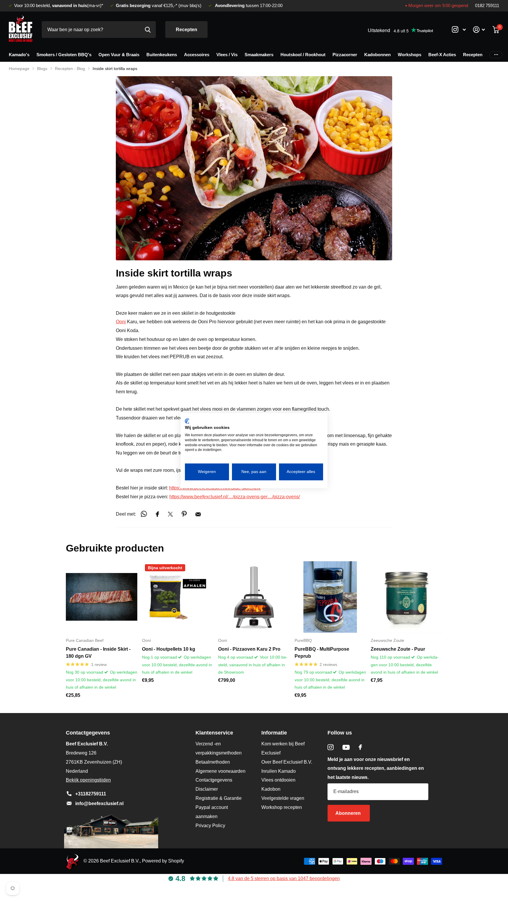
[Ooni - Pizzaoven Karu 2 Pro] (254, 597)
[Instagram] (330, 747)
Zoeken (148, 29)
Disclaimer (206, 789)
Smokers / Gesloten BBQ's (63, 54)
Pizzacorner (344, 54)
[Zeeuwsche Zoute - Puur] (406, 597)
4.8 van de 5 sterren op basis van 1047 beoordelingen (284, 878)
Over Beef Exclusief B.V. (286, 762)
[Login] (479, 29)
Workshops (409, 54)
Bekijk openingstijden (88, 779)
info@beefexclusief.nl (99, 803)
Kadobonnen (377, 54)
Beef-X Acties (442, 54)
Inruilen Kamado (278, 771)
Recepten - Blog (70, 68)
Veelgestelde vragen (282, 798)
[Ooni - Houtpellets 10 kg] (177, 597)
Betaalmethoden (212, 762)
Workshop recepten (281, 807)
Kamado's (19, 54)
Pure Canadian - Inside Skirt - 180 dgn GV (98, 653)
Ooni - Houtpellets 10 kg (168, 649)
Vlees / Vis (227, 54)
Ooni (121, 321)
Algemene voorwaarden (220, 771)
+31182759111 (90, 793)
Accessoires (196, 54)
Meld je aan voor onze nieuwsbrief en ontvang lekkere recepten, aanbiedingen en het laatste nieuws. (375, 768)
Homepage (19, 68)
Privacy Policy (210, 825)
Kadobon (270, 789)
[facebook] (360, 747)
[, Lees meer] (459, 29)
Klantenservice (214, 733)
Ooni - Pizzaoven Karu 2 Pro (249, 649)
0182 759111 (487, 5)
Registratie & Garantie (218, 798)
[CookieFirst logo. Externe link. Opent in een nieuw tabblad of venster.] (187, 421)
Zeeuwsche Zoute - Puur (398, 649)
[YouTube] (346, 747)
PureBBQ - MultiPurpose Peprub (322, 653)
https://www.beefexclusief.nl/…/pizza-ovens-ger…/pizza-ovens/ (234, 496)
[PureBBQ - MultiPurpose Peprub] (330, 597)
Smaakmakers (259, 54)
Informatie (274, 733)
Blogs (42, 68)
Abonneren (348, 813)
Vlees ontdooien (278, 779)
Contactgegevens (213, 779)
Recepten (186, 29)
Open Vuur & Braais (118, 54)
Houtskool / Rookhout (302, 54)
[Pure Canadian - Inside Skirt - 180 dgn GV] (101, 597)
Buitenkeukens (161, 54)
